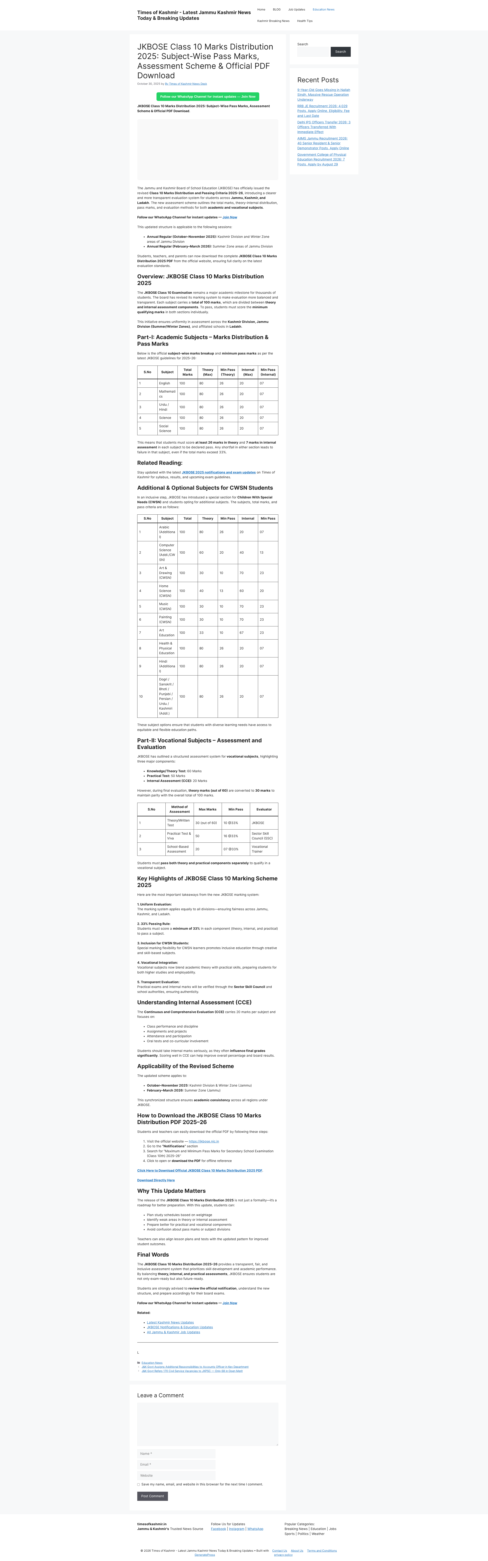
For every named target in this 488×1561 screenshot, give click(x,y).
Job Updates (296, 9)
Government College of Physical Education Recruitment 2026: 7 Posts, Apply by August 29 (321, 159)
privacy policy (283, 1555)
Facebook (218, 1529)
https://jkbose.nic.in (204, 1141)
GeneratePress (205, 1555)
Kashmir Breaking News (273, 21)
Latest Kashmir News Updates (170, 1322)
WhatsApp (255, 1529)
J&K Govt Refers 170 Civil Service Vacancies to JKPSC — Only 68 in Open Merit (192, 1371)
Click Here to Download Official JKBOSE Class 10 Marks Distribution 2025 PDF (199, 1170)
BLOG (277, 9)
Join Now (229, 217)
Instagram (236, 1529)
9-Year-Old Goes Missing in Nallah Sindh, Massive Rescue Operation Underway (323, 94)
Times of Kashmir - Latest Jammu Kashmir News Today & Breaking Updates (194, 15)
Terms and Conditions (322, 1550)
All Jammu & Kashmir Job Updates (173, 1332)
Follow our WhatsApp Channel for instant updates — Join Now (207, 96)
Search (302, 44)
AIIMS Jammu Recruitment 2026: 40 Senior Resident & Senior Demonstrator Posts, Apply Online (323, 143)
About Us (297, 1550)
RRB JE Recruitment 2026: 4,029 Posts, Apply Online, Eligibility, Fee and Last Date (323, 111)
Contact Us (279, 1550)
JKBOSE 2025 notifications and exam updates (219, 472)
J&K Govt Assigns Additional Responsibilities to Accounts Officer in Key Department (195, 1366)
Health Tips (305, 21)
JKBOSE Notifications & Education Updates (180, 1327)
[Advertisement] (207, 149)
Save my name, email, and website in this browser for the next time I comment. (202, 1484)
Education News (324, 9)
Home (261, 9)
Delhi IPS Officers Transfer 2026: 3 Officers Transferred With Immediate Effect (324, 127)
